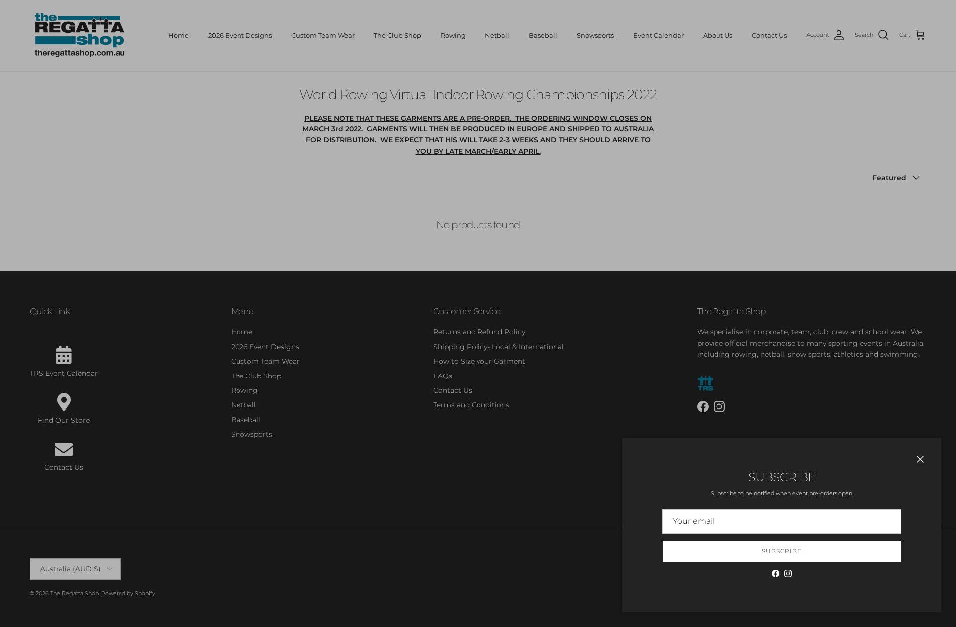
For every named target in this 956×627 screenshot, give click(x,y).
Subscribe (782, 551)
